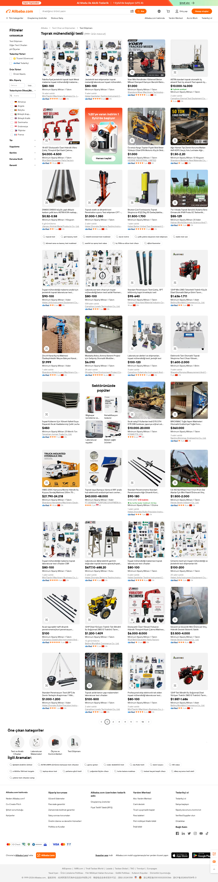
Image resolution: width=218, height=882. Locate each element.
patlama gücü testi (74, 771)
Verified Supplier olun (185, 815)
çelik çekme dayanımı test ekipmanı (152, 237)
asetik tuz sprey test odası (96, 243)
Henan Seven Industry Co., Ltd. (185, 502)
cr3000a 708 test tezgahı (23, 771)
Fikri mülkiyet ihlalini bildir (144, 821)
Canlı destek (139, 804)
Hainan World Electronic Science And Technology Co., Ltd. (189, 222)
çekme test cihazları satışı (24, 778)
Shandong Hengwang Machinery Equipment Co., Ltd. (61, 502)
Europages (152, 868)
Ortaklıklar (180, 821)
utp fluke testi (138, 765)
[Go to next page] (148, 721)
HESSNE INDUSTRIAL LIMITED (142, 160)
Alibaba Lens (21, 855)
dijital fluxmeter (153, 243)
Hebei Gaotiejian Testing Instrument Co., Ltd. (103, 96)
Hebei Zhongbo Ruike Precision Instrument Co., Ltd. (146, 511)
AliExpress (66, 868)
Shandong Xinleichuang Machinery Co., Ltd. (61, 372)
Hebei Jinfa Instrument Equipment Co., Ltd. (61, 302)
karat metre (124, 237)
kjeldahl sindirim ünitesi (22, 765)
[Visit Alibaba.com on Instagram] (195, 833)
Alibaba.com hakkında (17, 792)
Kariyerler (10, 815)
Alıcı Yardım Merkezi (142, 798)
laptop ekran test (50, 771)
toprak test (50, 237)
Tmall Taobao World (94, 868)
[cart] (169, 12)
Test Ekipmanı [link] (86, 28)
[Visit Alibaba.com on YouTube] (201, 833)
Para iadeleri (138, 815)
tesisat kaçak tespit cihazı (155, 771)
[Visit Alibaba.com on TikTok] (207, 833)
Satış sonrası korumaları (59, 815)
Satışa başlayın (182, 804)
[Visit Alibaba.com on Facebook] (177, 833)
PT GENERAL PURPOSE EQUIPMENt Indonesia (103, 502)
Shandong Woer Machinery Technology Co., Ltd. (146, 92)
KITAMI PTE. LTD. (135, 434)
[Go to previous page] (101, 721)
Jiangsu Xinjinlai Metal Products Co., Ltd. (60, 226)
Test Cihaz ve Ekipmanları (63, 28)
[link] (214, 854)
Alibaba (44, 28)
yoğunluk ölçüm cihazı (99, 771)
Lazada (109, 868)
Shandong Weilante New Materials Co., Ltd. (189, 160)
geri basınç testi (70, 237)
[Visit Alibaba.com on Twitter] (189, 833)
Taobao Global (121, 868)
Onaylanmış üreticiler (100, 802)
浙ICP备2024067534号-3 (184, 877)
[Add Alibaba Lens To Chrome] (46, 855)
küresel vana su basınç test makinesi (61, 243)
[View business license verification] (135, 877)
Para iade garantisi (56, 804)
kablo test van (182, 237)
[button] (132, 11)
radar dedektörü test (115, 765)
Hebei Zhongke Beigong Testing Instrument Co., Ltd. (103, 226)
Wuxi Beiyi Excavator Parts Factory (58, 160)
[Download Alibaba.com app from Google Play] (202, 855)
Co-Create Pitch (13, 804)
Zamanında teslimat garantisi (61, 810)
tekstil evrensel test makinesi (98, 237)
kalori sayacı (158, 765)
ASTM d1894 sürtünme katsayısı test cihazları (60, 765)
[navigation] (22, 375)
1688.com (78, 868)
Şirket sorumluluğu (14, 810)
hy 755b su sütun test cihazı (127, 243)
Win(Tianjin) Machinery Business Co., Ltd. (61, 96)
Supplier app (102, 855)
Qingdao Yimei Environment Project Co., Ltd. (103, 372)
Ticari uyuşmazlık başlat (144, 810)
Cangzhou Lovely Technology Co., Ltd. (102, 306)
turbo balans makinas (126, 771)
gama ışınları (92, 765)
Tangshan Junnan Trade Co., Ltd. (57, 434)
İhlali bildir (137, 827)
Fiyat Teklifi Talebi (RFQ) (101, 807)
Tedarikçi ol (181, 798)
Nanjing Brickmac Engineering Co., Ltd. (188, 438)
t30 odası (176, 765)
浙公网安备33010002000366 (157, 877)
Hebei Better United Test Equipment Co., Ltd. (146, 226)
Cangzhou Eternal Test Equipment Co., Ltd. (189, 98)
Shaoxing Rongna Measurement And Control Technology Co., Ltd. (189, 372)
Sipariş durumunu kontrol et (188, 810)
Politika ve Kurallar (56, 827)
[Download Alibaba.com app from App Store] (180, 855)
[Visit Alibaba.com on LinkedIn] (183, 833)
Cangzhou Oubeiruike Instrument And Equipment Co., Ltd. (146, 372)
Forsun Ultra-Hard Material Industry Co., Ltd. (146, 302)
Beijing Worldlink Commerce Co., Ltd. (188, 302)
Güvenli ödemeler (56, 798)
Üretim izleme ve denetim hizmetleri (64, 821)
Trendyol (141, 868)
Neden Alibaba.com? (15, 798)
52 (143, 722)
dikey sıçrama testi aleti (184, 771)
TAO (132, 868)
